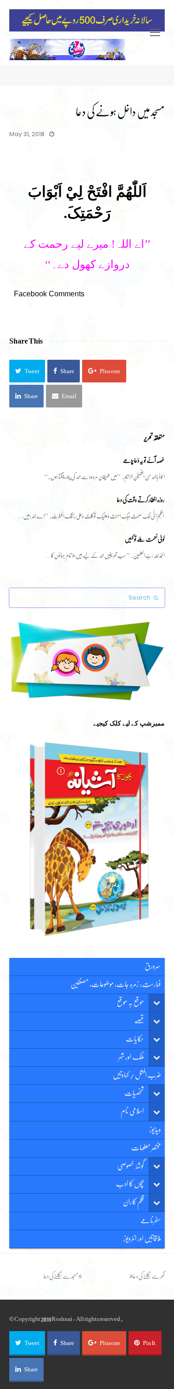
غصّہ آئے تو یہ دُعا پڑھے (144, 460)
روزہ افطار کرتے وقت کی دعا (141, 499)
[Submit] (156, 597)
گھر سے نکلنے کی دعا (149, 1276)
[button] (27, 371)
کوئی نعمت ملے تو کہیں (145, 539)
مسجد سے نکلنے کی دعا (61, 1276)
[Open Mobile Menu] (155, 33)
